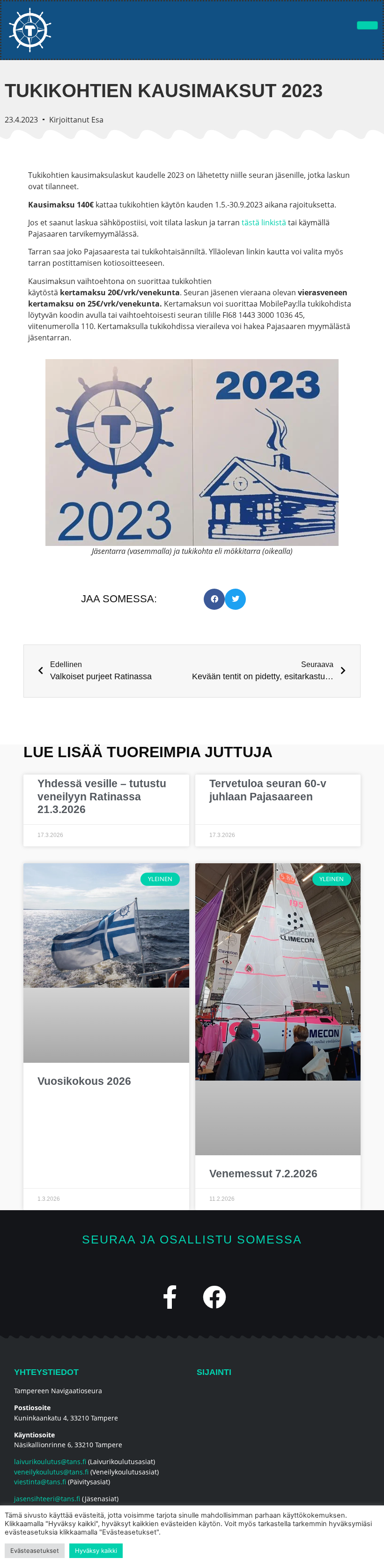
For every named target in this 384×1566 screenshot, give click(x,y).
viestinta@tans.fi (40, 1481)
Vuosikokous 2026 (84, 1081)
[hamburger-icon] (367, 25)
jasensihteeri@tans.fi (47, 1498)
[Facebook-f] (170, 1297)
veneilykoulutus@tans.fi (51, 1471)
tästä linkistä (264, 222)
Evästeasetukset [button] (34, 1550)
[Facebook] (214, 1297)
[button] (214, 599)
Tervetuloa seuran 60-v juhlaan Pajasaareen (267, 790)
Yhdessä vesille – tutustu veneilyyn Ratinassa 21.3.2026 (101, 796)
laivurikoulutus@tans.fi (50, 1461)
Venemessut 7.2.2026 (263, 1173)
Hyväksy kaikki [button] (96, 1550)
